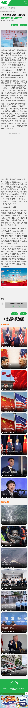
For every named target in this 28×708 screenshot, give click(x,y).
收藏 (15, 25)
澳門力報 (3, 8)
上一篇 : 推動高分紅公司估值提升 (14, 318)
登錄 (19, 306)
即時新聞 (12, 8)
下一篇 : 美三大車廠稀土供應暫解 (14, 320)
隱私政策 (21, 688)
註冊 (13, 306)
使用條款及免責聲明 (13, 688)
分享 (24, 25)
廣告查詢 (14, 689)
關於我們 (5, 688)
